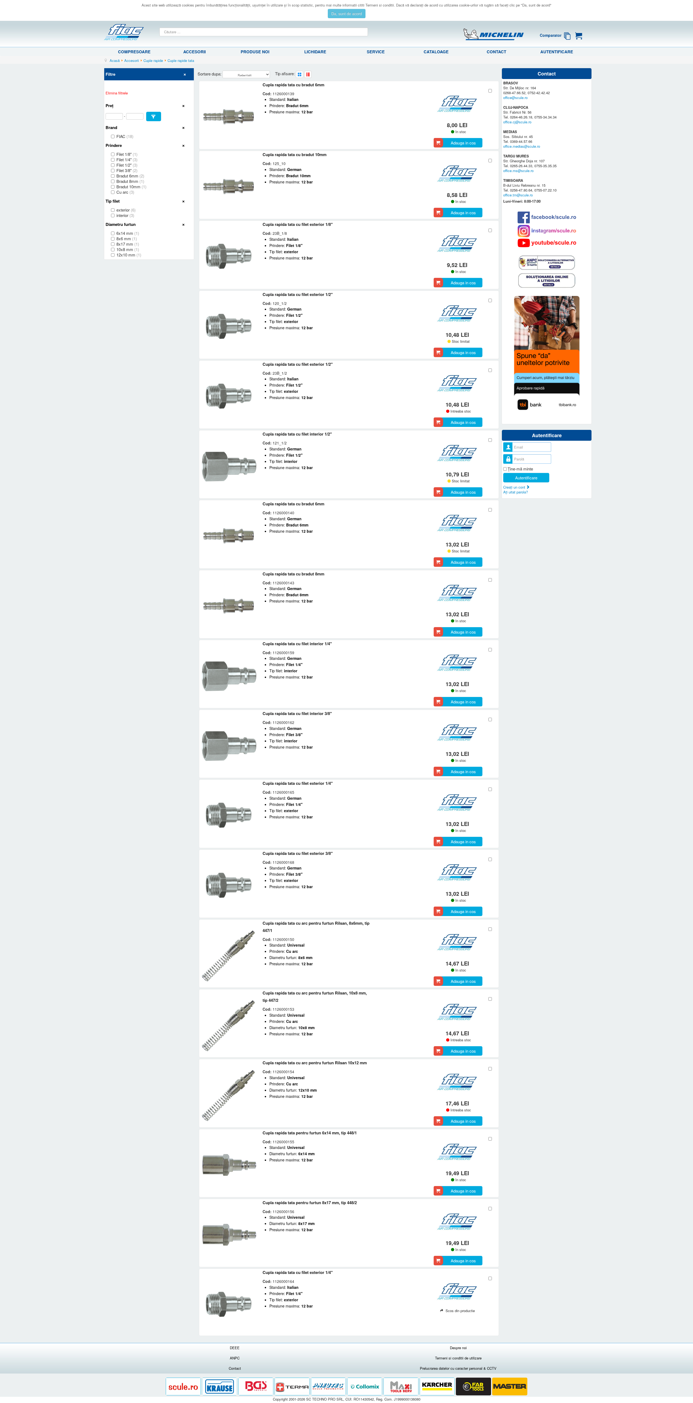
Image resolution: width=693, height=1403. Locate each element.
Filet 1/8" (127, 154)
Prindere (114, 145)
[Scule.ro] (184, 1386)
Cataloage (436, 52)
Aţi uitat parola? (515, 492)
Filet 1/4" (127, 159)
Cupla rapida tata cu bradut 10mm (294, 154)
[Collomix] (365, 1386)
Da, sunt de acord (346, 13)
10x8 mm (127, 249)
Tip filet (113, 201)
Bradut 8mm (130, 181)
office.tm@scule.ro (518, 194)
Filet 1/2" (127, 165)
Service (376, 52)
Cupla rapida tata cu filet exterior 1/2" (298, 294)
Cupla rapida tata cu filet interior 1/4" (297, 644)
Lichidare (315, 52)
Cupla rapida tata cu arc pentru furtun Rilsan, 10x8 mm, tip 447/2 (315, 996)
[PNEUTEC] (329, 1386)
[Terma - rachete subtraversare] (292, 1386)
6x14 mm (127, 233)
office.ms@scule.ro (518, 170)
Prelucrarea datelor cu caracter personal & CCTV (458, 1368)
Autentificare (556, 52)
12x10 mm (128, 255)
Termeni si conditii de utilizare (458, 1358)
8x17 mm (127, 244)
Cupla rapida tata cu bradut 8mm (293, 574)
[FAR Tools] (474, 1386)
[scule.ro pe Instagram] (546, 231)
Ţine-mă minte (520, 469)
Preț (109, 105)
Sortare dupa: (210, 74)
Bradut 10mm (131, 186)
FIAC (124, 136)
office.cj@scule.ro (517, 121)
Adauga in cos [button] (463, 143)
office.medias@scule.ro (521, 146)
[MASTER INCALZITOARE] (509, 1386)
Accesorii (194, 52)
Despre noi (458, 1347)
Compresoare (134, 52)
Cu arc (125, 192)
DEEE (235, 1347)
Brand (111, 127)
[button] (153, 116)
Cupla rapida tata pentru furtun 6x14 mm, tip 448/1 (310, 1133)
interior (125, 215)
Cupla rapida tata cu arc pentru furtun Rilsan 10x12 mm (315, 1063)
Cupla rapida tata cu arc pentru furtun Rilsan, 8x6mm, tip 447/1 (316, 926)
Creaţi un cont (514, 487)
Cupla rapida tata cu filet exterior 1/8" (298, 224)
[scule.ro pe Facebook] (546, 217)
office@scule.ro (515, 97)
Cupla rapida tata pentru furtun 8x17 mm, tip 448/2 (310, 1203)
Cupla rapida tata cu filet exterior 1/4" (298, 783)
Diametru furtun (121, 224)
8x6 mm (126, 238)
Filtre (110, 74)
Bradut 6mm (130, 176)
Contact (496, 52)
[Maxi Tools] (401, 1386)
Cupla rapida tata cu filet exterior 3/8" (298, 853)
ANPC (235, 1358)
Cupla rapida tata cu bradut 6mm (293, 85)
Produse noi (255, 52)
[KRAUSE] (220, 1386)
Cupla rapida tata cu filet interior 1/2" (297, 434)
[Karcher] (438, 1386)
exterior (126, 210)
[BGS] (256, 1386)
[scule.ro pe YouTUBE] (546, 243)
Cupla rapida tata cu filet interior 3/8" (297, 713)
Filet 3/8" (127, 170)
